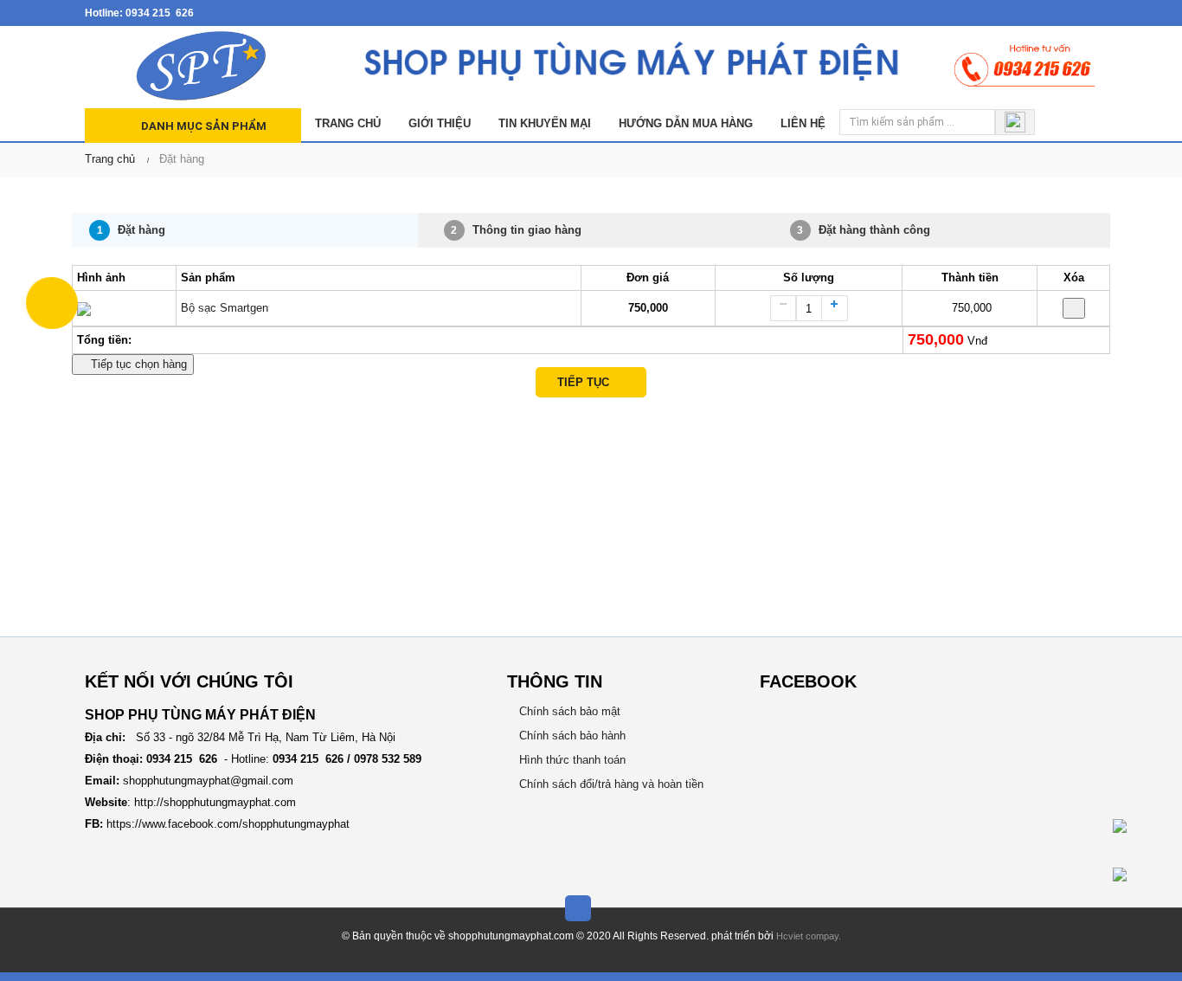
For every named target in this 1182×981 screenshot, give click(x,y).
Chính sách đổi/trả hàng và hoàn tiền (609, 784)
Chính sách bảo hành (571, 735)
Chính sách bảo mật (568, 711)
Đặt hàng (131, 229)
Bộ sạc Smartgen (224, 307)
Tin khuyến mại (544, 123)
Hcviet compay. (808, 936)
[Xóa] (1074, 308)
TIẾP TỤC (586, 382)
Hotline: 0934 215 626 (139, 13)
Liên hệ (803, 123)
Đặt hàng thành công (863, 229)
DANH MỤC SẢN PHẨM (202, 125)
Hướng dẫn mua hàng (686, 123)
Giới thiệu (439, 123)
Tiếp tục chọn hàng (137, 364)
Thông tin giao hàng (516, 229)
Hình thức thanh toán (571, 759)
